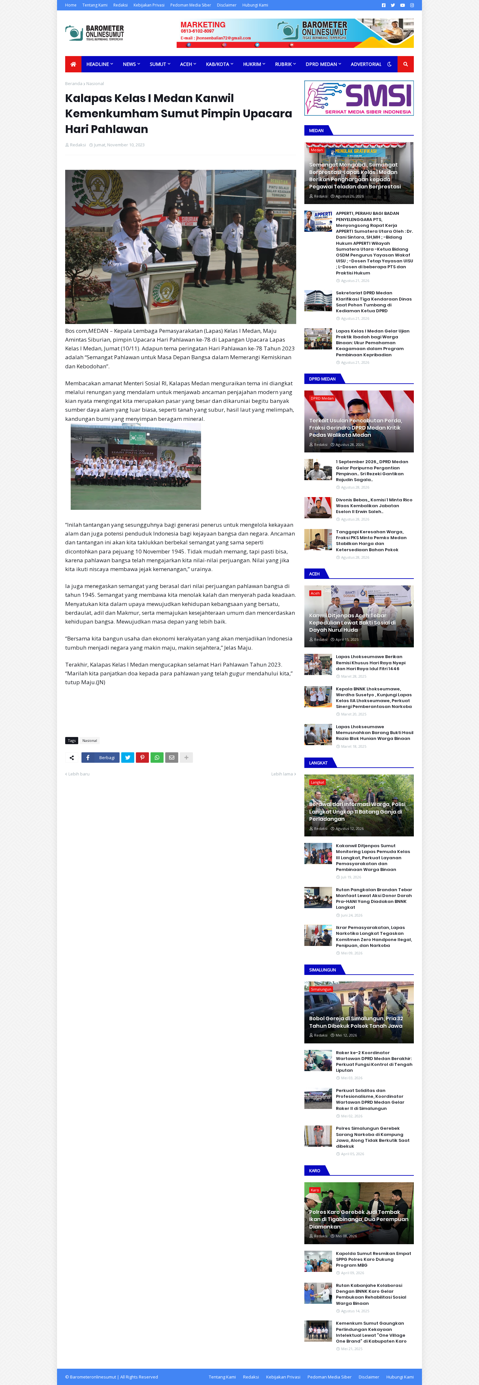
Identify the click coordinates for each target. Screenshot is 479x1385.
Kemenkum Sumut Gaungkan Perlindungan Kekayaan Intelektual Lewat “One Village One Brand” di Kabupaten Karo (371, 1332)
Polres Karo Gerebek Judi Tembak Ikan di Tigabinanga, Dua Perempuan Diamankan (359, 1219)
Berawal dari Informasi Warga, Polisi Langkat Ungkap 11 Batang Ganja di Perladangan (357, 812)
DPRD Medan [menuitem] (321, 64)
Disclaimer (227, 5)
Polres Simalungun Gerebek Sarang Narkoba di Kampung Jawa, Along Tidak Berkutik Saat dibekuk (373, 1137)
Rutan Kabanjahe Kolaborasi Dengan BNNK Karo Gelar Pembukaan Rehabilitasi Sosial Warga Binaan (371, 1294)
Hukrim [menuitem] (252, 64)
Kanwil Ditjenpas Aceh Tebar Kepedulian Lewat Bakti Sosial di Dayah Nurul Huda (352, 623)
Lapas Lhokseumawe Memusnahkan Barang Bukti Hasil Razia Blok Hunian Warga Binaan (375, 733)
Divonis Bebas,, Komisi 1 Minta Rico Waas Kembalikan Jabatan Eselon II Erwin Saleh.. (374, 506)
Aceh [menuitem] (186, 64)
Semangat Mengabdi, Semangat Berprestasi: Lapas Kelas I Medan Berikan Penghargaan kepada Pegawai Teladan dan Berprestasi (355, 175)
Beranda (73, 83)
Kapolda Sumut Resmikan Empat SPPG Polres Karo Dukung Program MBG (373, 1259)
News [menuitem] (129, 64)
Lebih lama (282, 774)
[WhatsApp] (157, 757)
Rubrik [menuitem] (283, 64)
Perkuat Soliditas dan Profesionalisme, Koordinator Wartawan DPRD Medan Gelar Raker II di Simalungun (370, 1100)
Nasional (95, 83)
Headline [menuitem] (97, 64)
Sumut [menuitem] (158, 64)
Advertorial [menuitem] (366, 64)
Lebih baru (79, 774)
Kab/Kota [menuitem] (217, 64)
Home (71, 5)
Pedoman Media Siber (190, 5)
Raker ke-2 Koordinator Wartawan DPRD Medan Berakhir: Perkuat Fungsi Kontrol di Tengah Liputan (374, 1062)
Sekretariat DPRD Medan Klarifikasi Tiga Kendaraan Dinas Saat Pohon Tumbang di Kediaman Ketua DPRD (374, 302)
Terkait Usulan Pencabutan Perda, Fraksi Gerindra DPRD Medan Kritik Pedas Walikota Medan (355, 428)
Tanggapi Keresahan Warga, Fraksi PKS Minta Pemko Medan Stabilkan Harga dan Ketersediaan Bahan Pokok (371, 541)
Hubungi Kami (255, 5)
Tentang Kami (95, 5)
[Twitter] (127, 757)
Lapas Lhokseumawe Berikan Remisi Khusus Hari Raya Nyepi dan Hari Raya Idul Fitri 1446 (370, 662)
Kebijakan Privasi (149, 5)
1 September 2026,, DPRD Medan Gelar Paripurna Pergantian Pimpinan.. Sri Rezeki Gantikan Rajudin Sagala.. (372, 471)
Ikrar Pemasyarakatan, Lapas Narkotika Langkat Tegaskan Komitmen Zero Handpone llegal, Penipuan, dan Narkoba (374, 937)
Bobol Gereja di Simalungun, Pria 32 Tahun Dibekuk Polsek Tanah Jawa (356, 1022)
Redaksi (120, 5)
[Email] (171, 757)
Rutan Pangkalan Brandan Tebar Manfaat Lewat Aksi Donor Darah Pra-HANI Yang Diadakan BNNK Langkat (374, 899)
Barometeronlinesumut (93, 1377)
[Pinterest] (142, 757)
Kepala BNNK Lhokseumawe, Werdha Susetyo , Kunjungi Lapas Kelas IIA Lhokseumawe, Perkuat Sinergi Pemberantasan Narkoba (374, 698)
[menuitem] (73, 64)
